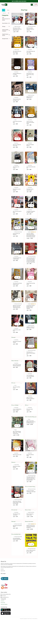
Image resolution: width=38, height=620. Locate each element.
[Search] (8, 13)
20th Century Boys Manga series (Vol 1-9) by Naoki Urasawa (31, 421)
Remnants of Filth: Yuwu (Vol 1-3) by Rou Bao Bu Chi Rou (17, 29)
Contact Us (2, 600)
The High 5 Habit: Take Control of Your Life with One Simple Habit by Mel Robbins (31, 478)
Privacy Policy (3, 602)
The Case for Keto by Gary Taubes (17, 52)
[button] (32, 5)
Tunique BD (21, 618)
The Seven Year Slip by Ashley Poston (17, 284)
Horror (15, 119)
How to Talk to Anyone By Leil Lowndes (31, 551)
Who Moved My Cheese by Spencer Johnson (30, 29)
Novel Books (5, 23)
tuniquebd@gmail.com (5, 597)
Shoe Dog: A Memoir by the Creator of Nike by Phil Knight (17, 502)
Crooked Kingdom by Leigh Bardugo (17, 258)
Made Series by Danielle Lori (30, 97)
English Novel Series (17, 26)
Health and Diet (16, 49)
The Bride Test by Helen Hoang (30, 190)
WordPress (35, 618)
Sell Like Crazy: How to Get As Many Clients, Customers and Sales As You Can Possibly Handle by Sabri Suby (31, 260)
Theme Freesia (29, 618)
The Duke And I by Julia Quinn (16, 514)
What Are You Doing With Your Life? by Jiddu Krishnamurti (17, 306)
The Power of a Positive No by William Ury (31, 353)
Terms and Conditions (4, 604)
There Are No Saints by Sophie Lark (17, 100)
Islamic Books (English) (5, 30)
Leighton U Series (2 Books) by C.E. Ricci (30, 327)
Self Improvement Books (5, 19)
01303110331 (3, 595)
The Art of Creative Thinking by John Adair (31, 491)
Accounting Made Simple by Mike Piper (17, 539)
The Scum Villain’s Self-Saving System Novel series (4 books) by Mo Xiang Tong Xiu (31, 235)
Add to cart (18, 22)
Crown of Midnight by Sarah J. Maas (17, 410)
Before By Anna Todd (17, 454)
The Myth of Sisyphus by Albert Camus (31, 212)
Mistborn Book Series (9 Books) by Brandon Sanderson (31, 526)
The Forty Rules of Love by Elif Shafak (30, 376)
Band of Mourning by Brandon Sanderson (17, 365)
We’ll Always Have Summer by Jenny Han (30, 74)
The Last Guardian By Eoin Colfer (31, 52)
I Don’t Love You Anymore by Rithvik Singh (30, 122)
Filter (3, 10)
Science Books (16, 464)
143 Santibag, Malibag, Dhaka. (6, 594)
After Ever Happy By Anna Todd (17, 145)
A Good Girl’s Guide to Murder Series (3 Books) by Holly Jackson (31, 307)
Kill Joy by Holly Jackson (30, 410)
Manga (3, 26)
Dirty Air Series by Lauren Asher (30, 514)
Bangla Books (5, 38)
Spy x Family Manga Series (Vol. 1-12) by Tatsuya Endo (17, 432)
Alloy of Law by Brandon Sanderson (30, 398)
